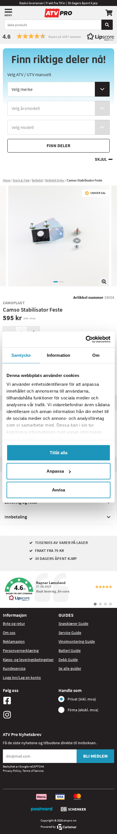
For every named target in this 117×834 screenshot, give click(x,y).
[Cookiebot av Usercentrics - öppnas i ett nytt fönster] (85, 339)
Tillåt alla (58, 452)
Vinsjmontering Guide (76, 641)
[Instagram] (29, 714)
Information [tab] (58, 355)
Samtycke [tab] (21, 355)
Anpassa (55, 471)
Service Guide (69, 632)
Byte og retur (14, 623)
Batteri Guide (69, 650)
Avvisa (58, 489)
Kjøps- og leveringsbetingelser (28, 659)
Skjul (101, 159)
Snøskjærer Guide (73, 623)
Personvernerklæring (21, 650)
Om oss (9, 632)
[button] (58, 36)
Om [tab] (95, 355)
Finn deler (58, 145)
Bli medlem (95, 756)
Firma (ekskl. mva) (83, 709)
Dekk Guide (68, 659)
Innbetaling (16, 517)
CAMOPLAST (14, 302)
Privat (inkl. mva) (82, 699)
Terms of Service (32, 771)
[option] (58, 235)
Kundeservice (14, 668)
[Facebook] (29, 700)
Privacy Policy (12, 771)
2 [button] (61, 281)
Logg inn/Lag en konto (22, 677)
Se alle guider (69, 668)
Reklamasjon (14, 641)
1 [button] (55, 281)
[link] (58, 589)
